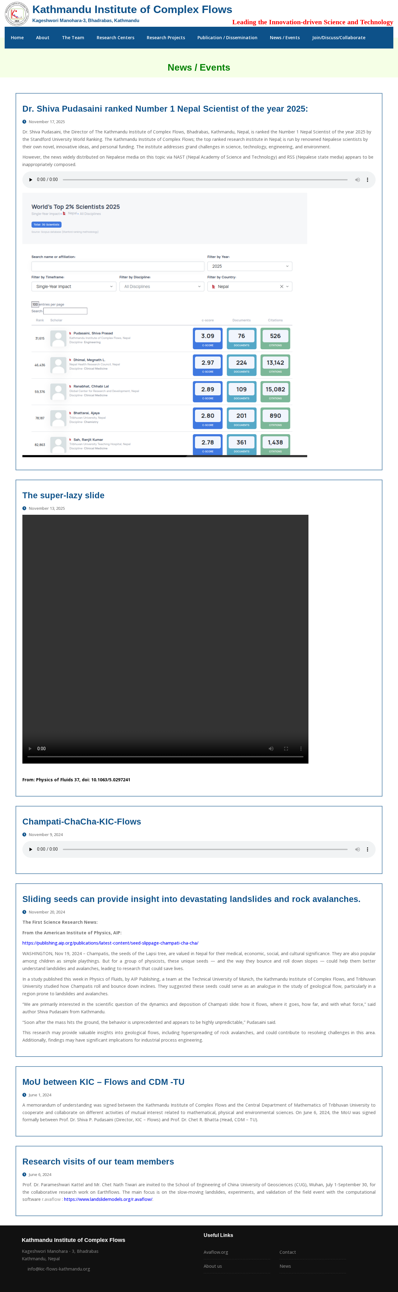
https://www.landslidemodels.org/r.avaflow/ (108, 1199)
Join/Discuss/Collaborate (338, 37)
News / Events (285, 37)
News (285, 1266)
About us (213, 1266)
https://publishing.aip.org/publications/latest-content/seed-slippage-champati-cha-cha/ (110, 943)
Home (17, 37)
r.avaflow (51, 1199)
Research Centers (115, 37)
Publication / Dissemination (227, 37)
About (42, 37)
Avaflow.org (216, 1252)
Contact (288, 1252)
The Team (73, 37)
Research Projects (166, 37)
